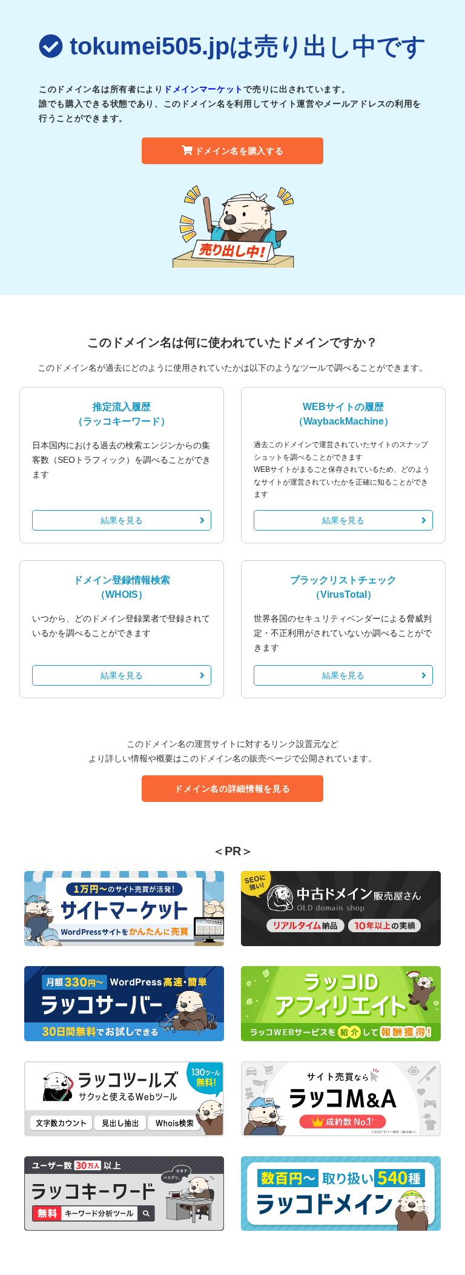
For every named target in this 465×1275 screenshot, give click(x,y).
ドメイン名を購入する (239, 151)
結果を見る (122, 520)
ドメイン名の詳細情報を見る (232, 788)
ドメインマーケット (203, 89)
